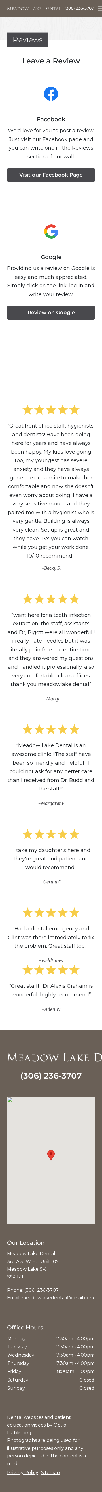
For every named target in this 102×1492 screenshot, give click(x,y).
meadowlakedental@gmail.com (58, 1297)
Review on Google (51, 312)
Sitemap (50, 1472)
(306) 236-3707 (79, 8)
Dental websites (25, 1417)
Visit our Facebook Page (51, 175)
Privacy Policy (22, 1472)
